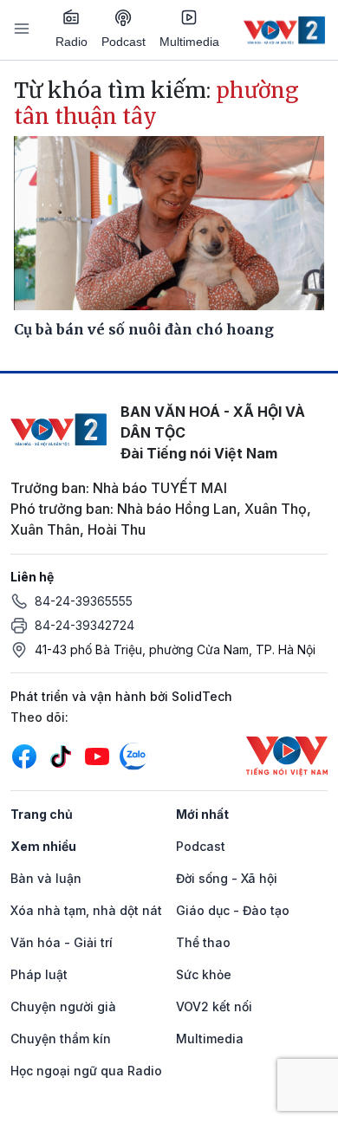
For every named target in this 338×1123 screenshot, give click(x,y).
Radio (71, 42)
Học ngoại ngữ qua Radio (86, 1070)
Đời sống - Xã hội (226, 878)
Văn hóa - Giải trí (61, 942)
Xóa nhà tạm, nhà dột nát (86, 910)
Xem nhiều (43, 846)
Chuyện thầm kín (60, 1038)
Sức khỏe (203, 974)
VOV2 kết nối (214, 1006)
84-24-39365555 (84, 601)
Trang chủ (41, 814)
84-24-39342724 (84, 625)
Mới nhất (202, 814)
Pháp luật (39, 974)
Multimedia (189, 42)
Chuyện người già (63, 1006)
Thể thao (203, 942)
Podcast (123, 42)
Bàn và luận (45, 878)
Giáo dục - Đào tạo (232, 910)
